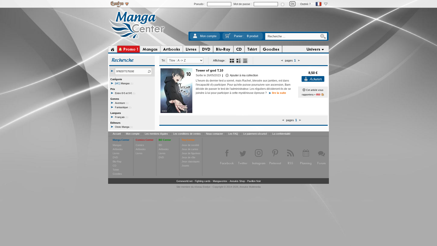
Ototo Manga (124, 127)
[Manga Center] (137, 39)
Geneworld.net (184, 181)
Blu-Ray (117, 161)
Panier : (246, 36)
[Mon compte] (195, 37)
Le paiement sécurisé (255, 133)
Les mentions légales (156, 133)
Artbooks (118, 149)
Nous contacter (214, 133)
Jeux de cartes (190, 149)
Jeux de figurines (191, 153)
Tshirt (116, 169)
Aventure (121, 103)
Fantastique (123, 107)
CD (114, 165)
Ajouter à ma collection (243, 75)
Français (121, 117)
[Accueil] (112, 49)
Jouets (185, 165)
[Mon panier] (228, 37)
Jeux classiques (191, 161)
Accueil (117, 133)
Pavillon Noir (254, 181)
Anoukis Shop (237, 181)
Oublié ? (305, 4)
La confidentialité (281, 133)
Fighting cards (203, 181)
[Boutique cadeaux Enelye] (303, 90)
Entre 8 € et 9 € (125, 93)
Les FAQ (233, 133)
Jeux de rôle (188, 157)
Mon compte (208, 36)
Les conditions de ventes (187, 133)
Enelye (206, 186)
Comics (140, 145)
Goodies (117, 173)
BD (160, 145)
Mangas (124, 83)
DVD (115, 157)
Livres (116, 153)
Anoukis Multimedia (250, 186)
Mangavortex (220, 181)
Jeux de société (190, 145)
